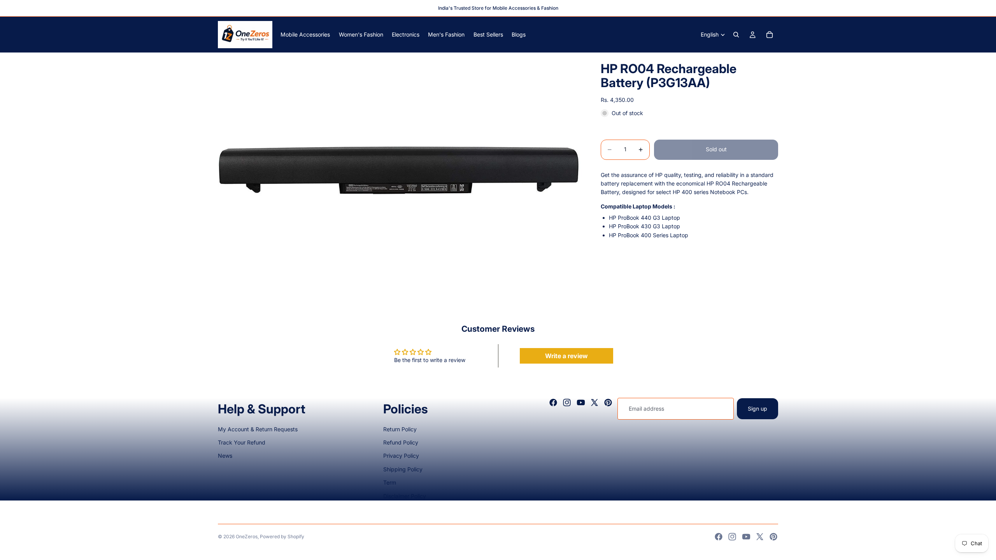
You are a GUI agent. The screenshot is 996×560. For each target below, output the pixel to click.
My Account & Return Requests (258, 429)
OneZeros (247, 536)
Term (389, 482)
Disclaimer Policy (404, 496)
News (225, 455)
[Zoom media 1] (400, 173)
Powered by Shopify (282, 536)
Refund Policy (400, 442)
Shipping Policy (403, 469)
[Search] (736, 34)
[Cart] (769, 34)
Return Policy (400, 429)
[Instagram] (567, 402)
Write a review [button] (566, 356)
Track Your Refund (241, 442)
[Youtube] (581, 402)
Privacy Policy (401, 455)
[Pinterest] (608, 402)
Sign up (757, 408)
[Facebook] (553, 402)
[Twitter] (594, 402)
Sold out (716, 149)
